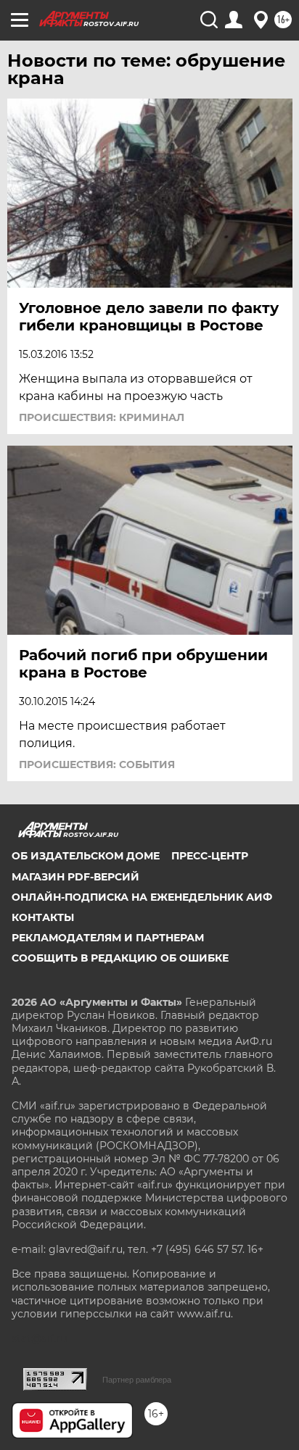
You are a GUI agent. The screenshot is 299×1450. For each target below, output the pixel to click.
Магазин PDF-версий (75, 876)
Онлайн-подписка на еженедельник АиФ (142, 897)
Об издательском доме (86, 855)
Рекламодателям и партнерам (108, 937)
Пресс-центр (209, 855)
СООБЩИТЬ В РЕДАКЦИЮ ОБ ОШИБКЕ (120, 957)
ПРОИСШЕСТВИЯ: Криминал (101, 417)
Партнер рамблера (136, 1379)
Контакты (43, 917)
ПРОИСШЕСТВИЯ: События (97, 764)
